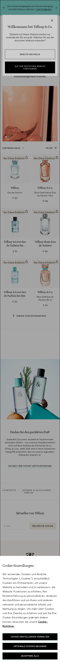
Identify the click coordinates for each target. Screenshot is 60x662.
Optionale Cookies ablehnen (30, 646)
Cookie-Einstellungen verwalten (30, 637)
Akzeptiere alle (30, 656)
